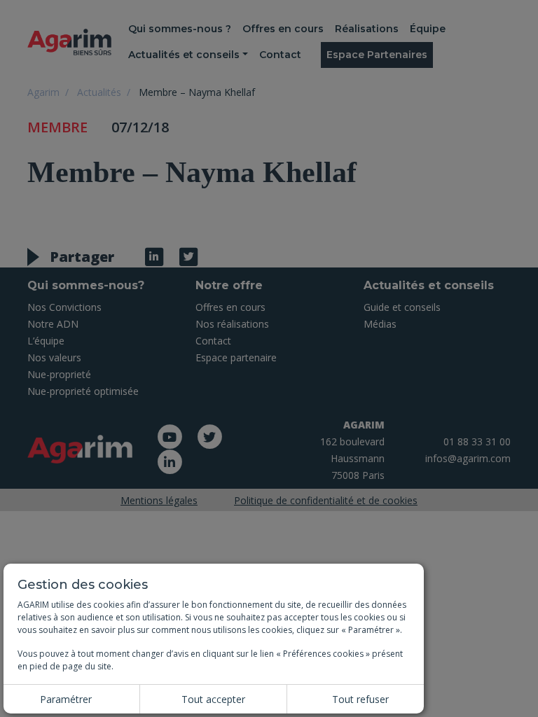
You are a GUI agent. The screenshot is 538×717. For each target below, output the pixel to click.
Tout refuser (360, 699)
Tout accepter (213, 699)
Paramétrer (66, 699)
